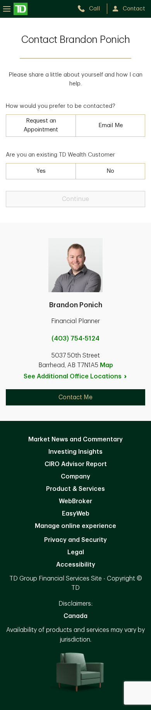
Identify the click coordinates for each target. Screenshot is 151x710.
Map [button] (106, 365)
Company (75, 476)
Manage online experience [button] (75, 526)
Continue (75, 199)
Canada (75, 616)
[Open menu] (15, 8)
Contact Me (75, 397)
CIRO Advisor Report (76, 464)
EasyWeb (75, 514)
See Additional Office (73, 376)
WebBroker (75, 501)
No (110, 171)
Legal (75, 552)
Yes (41, 171)
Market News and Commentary (75, 439)
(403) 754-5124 (75, 338)
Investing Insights (75, 452)
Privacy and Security (75, 540)
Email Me (110, 125)
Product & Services (75, 489)
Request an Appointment (41, 125)
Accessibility (75, 565)
